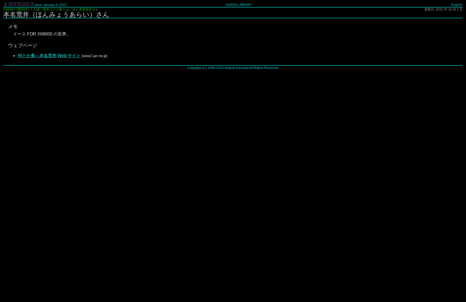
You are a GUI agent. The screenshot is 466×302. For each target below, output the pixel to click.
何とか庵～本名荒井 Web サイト (49, 55)
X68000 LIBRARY (239, 5)
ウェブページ (22, 45)
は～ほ (71, 9)
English (456, 5)
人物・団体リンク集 (47, 9)
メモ (13, 26)
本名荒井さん (88, 9)
